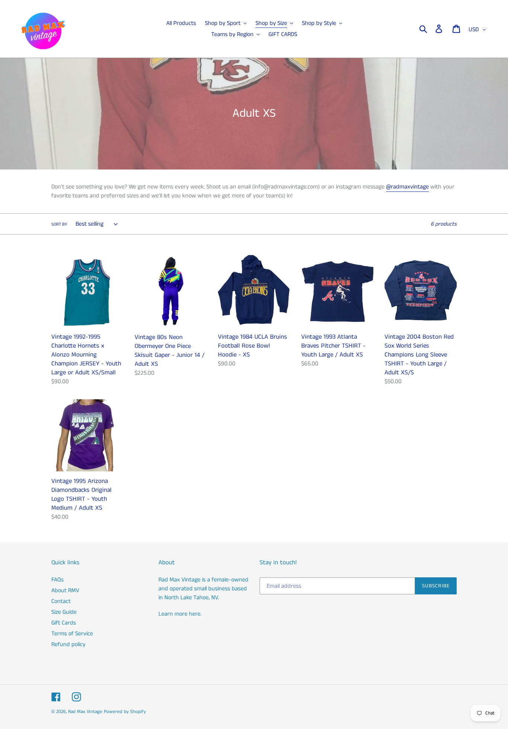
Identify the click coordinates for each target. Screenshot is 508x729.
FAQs (57, 579)
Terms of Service (72, 633)
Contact (61, 601)
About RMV (65, 590)
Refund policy (68, 644)
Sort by (59, 224)
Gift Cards (63, 623)
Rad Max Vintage (85, 711)
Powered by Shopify (125, 711)
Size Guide (64, 612)
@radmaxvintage (407, 187)
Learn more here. (180, 614)
